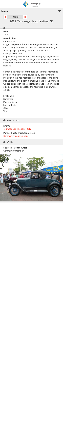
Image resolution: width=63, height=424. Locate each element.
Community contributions (16, 135)
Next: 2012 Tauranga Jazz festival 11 (25, 17)
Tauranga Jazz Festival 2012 (17, 128)
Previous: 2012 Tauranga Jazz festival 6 (5, 17)
